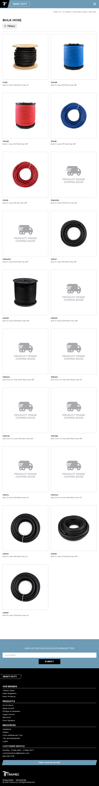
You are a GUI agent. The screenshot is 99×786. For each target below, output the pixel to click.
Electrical (7, 717)
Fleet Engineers (9, 693)
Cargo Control (9, 714)
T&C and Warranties (11, 738)
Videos (6, 732)
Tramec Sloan (9, 690)
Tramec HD (57, 12)
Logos (5, 741)
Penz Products (9, 696)
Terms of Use (21, 780)
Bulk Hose (92, 12)
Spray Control (8, 708)
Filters (11, 26)
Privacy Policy (8, 780)
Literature (7, 729)
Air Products (67, 12)
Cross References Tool (12, 735)
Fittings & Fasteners (11, 711)
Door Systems (9, 720)
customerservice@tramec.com (16, 753)
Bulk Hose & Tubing (80, 12)
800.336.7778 (8, 756)
